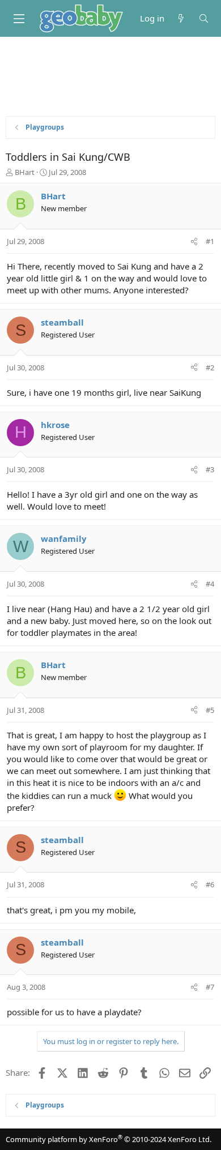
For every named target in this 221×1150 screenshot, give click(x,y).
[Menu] (18, 19)
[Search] (204, 18)
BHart (25, 172)
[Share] (194, 241)
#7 (210, 987)
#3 (210, 469)
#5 (210, 710)
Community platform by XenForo (108, 1139)
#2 (210, 367)
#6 (210, 884)
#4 (210, 584)
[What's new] (181, 18)
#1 (210, 241)
